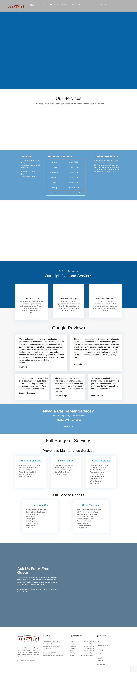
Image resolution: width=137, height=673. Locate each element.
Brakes (64, 4)
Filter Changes (66, 460)
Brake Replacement (102, 654)
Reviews (100, 660)
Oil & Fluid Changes (30, 460)
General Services (101, 460)
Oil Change (54, 4)
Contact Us (76, 4)
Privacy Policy (100, 664)
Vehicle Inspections (102, 646)
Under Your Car (40, 505)
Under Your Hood (91, 505)
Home (32, 4)
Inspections (42, 4)
